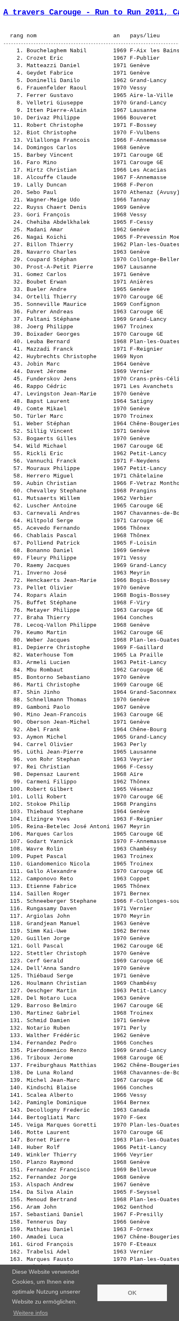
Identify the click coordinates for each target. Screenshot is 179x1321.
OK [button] (132, 1292)
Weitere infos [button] (30, 1312)
